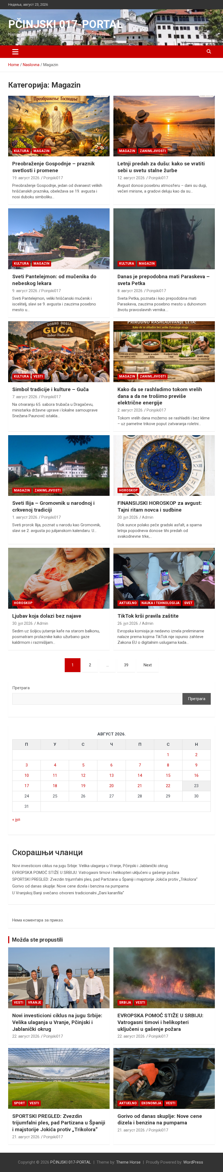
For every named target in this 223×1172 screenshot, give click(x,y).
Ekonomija (151, 1103)
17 (26, 785)
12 (83, 775)
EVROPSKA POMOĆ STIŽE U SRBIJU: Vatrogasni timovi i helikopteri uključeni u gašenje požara (95, 872)
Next (148, 665)
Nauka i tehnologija (160, 603)
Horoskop (128, 490)
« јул (16, 819)
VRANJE (34, 1002)
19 (83, 785)
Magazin (41, 151)
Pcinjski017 (53, 178)
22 (168, 785)
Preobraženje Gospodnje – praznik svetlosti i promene (53, 167)
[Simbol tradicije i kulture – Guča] (59, 351)
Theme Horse (128, 1162)
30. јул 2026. (128, 517)
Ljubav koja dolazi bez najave (46, 616)
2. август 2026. (130, 410)
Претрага (21, 687)
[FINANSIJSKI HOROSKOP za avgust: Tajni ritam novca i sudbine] (164, 465)
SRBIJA (125, 1002)
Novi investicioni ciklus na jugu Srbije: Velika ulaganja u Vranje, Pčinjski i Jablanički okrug (90, 865)
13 (111, 775)
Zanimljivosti (153, 151)
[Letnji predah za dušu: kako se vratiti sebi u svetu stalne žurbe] (164, 126)
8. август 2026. (130, 291)
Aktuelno (128, 603)
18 (55, 785)
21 (140, 785)
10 (26, 775)
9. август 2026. (25, 291)
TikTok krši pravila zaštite (148, 616)
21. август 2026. (26, 1137)
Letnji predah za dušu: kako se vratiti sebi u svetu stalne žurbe (161, 167)
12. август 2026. (131, 178)
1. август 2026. (25, 517)
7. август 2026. (25, 397)
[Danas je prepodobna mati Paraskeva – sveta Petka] (164, 239)
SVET (188, 603)
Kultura (21, 151)
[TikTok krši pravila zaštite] (164, 578)
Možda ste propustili (37, 939)
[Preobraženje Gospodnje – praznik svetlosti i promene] (59, 126)
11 (55, 775)
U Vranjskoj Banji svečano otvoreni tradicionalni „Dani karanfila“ (68, 892)
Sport (19, 1103)
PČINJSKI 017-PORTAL (65, 24)
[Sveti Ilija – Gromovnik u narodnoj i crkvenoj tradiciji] (59, 465)
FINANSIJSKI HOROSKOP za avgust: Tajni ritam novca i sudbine (159, 506)
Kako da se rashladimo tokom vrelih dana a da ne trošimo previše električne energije (159, 396)
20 (111, 785)
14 (140, 775)
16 (196, 775)
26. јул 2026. (128, 623)
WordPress (193, 1162)
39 (126, 665)
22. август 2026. (26, 1036)
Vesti (38, 376)
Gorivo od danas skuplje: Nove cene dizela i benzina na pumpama (70, 886)
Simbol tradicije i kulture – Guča (50, 389)
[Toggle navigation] (15, 51)
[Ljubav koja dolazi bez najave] (59, 578)
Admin (147, 517)
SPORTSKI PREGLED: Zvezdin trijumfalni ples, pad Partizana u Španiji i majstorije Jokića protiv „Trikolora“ (104, 879)
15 (168, 775)
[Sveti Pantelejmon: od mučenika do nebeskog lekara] (59, 239)
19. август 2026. (26, 178)
